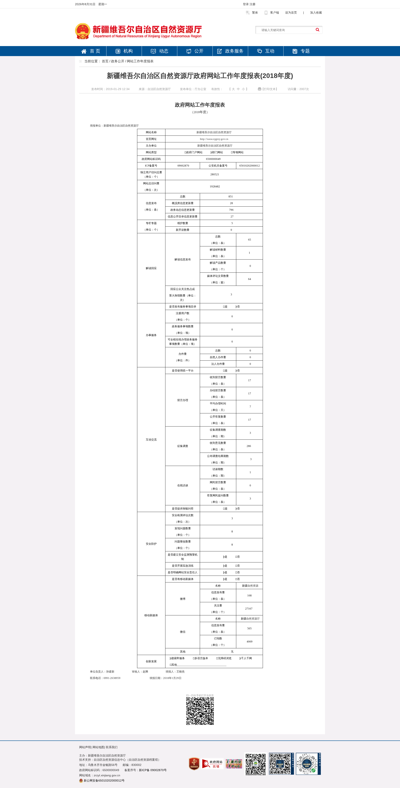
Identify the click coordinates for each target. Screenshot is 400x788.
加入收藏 (316, 12)
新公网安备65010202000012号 (104, 780)
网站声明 (85, 747)
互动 (269, 51)
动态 (163, 51)
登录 (246, 4)
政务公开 (117, 61)
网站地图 (98, 747)
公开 (198, 51)
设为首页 (291, 12)
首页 (105, 61)
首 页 (94, 51)
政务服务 (234, 51)
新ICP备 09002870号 (153, 770)
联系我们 (112, 747)
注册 (252, 4)
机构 (127, 51)
